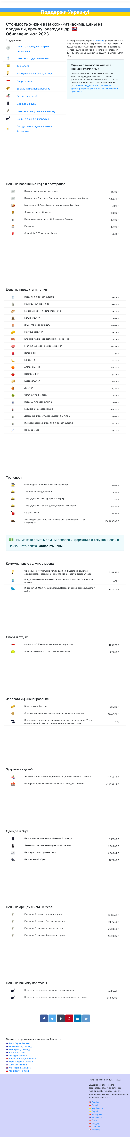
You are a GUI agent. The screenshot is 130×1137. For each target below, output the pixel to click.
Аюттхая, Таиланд (18, 1064)
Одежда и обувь (26, 103)
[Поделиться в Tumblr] (61, 1018)
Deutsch (95, 1126)
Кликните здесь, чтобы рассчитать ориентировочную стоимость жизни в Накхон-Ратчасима (95, 88)
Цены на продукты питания (33, 58)
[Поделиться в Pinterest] (69, 1018)
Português (96, 1114)
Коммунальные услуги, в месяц (35, 73)
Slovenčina (96, 1117)
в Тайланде (98, 40)
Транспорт (23, 65)
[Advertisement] (65, 160)
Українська (97, 1108)
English (95, 1102)
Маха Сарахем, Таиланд (21, 1061)
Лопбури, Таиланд (18, 1055)
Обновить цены (51, 546)
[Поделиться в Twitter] (52, 1018)
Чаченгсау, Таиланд (19, 1071)
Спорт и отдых (25, 81)
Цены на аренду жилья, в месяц (36, 111)
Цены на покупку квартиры (33, 118)
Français (95, 1129)
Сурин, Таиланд (17, 1052)
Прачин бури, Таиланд (20, 1046)
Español (95, 1111)
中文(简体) (96, 1123)
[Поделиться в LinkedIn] (78, 1018)
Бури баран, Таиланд (19, 1043)
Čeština (95, 1120)
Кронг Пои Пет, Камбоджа (22, 1058)
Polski (94, 1105)
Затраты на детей (27, 96)
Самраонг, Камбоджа (20, 1067)
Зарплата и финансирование (33, 88)
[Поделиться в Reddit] (86, 1018)
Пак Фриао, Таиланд (19, 1049)
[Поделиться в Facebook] (44, 1018)
